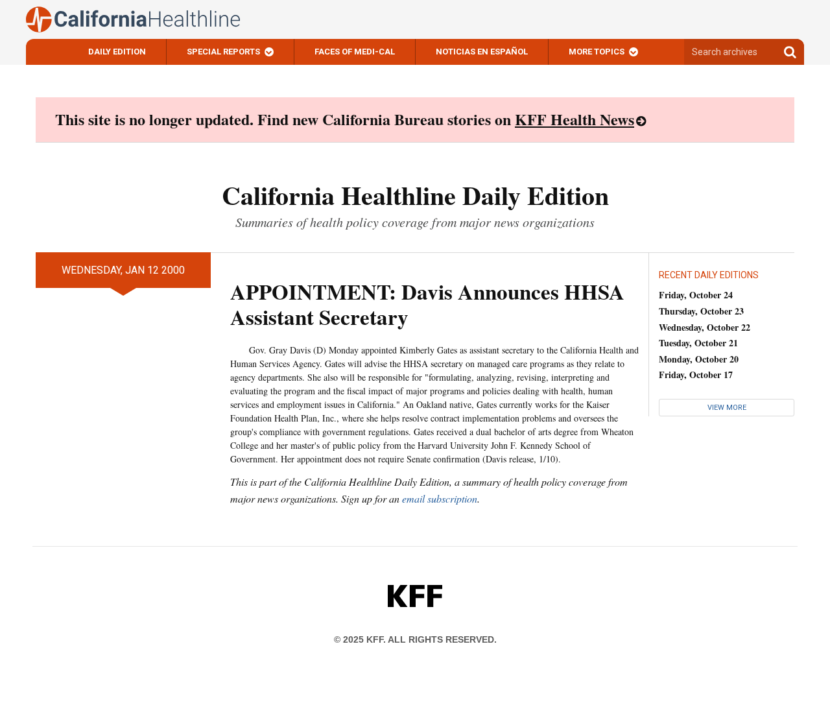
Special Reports (223, 51)
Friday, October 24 (696, 295)
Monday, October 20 (699, 359)
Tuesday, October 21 (698, 343)
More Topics (596, 51)
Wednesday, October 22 (704, 327)
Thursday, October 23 (701, 311)
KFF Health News (574, 119)
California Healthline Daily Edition (415, 195)
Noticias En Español (482, 51)
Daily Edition (117, 51)
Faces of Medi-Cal (354, 51)
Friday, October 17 (696, 374)
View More (726, 407)
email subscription (439, 498)
